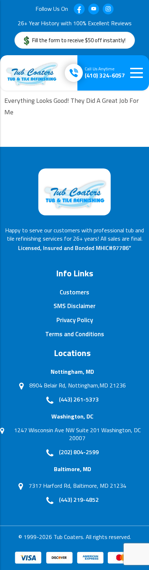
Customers (74, 292)
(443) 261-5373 (79, 399)
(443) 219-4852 (79, 500)
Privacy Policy (74, 320)
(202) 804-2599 (79, 452)
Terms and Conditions (74, 334)
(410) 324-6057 (105, 72)
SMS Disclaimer (74, 306)
